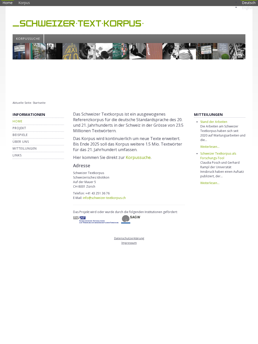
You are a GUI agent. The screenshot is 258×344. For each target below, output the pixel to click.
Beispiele (20, 135)
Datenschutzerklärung (129, 238)
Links (17, 155)
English (247, 7)
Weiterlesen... (209, 147)
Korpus (24, 2)
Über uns (21, 142)
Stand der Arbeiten (213, 122)
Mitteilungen (25, 148)
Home (8, 2)
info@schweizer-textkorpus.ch (104, 198)
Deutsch (248, 2)
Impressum (129, 243)
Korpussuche (28, 39)
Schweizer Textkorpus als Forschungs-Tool (218, 155)
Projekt (19, 128)
